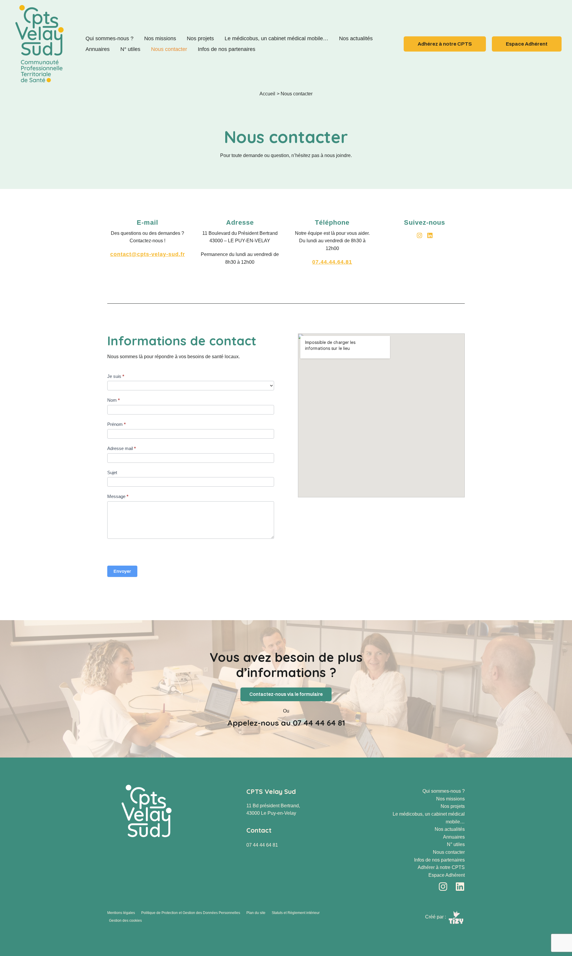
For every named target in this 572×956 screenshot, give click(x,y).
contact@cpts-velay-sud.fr (147, 254)
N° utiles (130, 49)
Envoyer (122, 571)
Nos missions (160, 38)
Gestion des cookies (125, 920)
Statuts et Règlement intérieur (296, 913)
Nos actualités (356, 38)
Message (117, 496)
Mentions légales (121, 913)
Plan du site (255, 913)
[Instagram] (443, 886)
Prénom (116, 424)
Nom (113, 400)
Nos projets (200, 38)
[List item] (419, 235)
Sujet (112, 472)
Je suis (115, 376)
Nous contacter (169, 49)
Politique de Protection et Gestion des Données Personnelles (190, 913)
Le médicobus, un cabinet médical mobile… (276, 38)
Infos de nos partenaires (226, 49)
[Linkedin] (460, 886)
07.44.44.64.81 (332, 262)
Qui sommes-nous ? (109, 38)
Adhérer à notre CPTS (441, 867)
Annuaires (98, 49)
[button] (445, 44)
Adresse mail (121, 448)
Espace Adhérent (446, 875)
